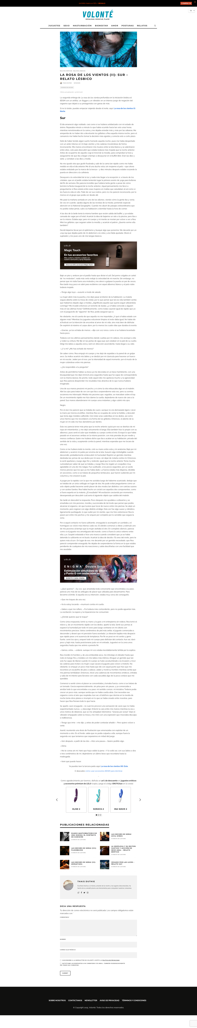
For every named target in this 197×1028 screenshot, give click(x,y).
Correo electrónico (68, 949)
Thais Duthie (67, 83)
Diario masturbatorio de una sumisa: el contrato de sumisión (84, 835)
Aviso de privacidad (109, 1000)
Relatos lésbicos (79, 71)
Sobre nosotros (57, 1000)
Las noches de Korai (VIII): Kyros (121, 835)
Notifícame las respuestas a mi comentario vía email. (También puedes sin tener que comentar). (92, 964)
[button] (56, 799)
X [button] (195, 2)
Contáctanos (75, 1000)
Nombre (63, 939)
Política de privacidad (111, 960)
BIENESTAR (101, 26)
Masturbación (82, 26)
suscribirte (120, 963)
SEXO (67, 26)
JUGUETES (54, 26)
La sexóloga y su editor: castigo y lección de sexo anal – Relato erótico (123, 849)
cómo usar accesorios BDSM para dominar (103, 771)
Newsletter (91, 1000)
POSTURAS (127, 26)
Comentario (65, 917)
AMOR (114, 26)
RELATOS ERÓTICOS (66, 71)
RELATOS (142, 26)
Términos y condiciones (134, 1000)
